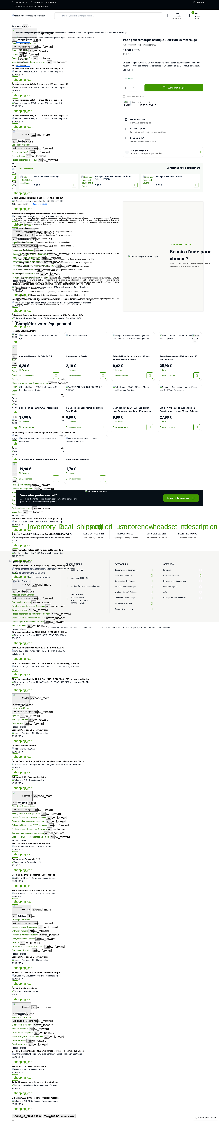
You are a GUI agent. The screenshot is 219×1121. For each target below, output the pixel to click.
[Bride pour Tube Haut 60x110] (148, 181)
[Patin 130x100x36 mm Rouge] (26, 181)
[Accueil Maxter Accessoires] (28, 15)
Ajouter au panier (174, 88)
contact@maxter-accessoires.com (86, 586)
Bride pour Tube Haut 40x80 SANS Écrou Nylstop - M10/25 (113, 178)
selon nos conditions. (158, 132)
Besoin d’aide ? (199, 2)
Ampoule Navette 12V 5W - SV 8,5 (35, 356)
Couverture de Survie (76, 356)
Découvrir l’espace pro (181, 498)
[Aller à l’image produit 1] (23, 54)
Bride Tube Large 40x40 (77, 459)
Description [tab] (23, 204)
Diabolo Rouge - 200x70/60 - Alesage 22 (38, 408)
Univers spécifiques (20, 708)
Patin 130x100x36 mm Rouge (46, 177)
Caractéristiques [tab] (39, 204)
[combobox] (108, 16)
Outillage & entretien (21, 919)
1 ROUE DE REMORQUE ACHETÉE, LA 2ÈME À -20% (30, 6)
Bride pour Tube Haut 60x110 (169, 177)
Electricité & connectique (23, 806)
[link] (109, 201)
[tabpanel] (67, 259)
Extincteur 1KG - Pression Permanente (38, 459)
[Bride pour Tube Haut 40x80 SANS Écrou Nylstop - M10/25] (87, 181)
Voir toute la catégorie (25, 712)
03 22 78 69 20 (77, 570)
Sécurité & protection (21, 1017)
